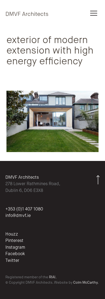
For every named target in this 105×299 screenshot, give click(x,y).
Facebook (15, 254)
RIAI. (53, 277)
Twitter (12, 261)
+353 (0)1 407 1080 (24, 209)
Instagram (15, 247)
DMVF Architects (26, 14)
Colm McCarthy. (86, 282)
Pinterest (14, 241)
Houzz (11, 234)
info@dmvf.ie (18, 216)
